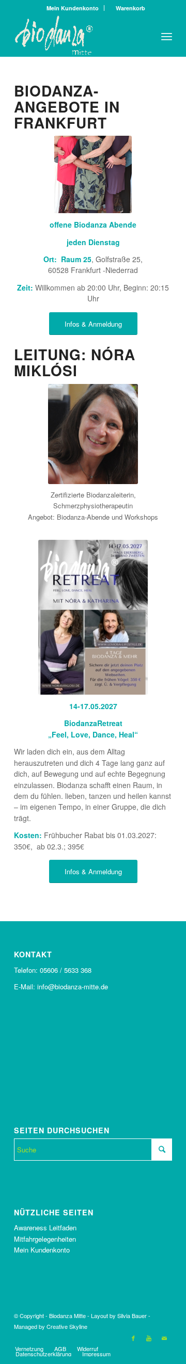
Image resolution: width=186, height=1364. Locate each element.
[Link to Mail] (164, 1337)
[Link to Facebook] (133, 1337)
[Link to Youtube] (149, 1337)
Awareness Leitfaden (45, 1227)
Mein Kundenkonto (73, 8)
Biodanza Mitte (67, 1315)
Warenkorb (128, 8)
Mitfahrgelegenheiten (45, 1239)
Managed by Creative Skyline (50, 1326)
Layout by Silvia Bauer (119, 1315)
